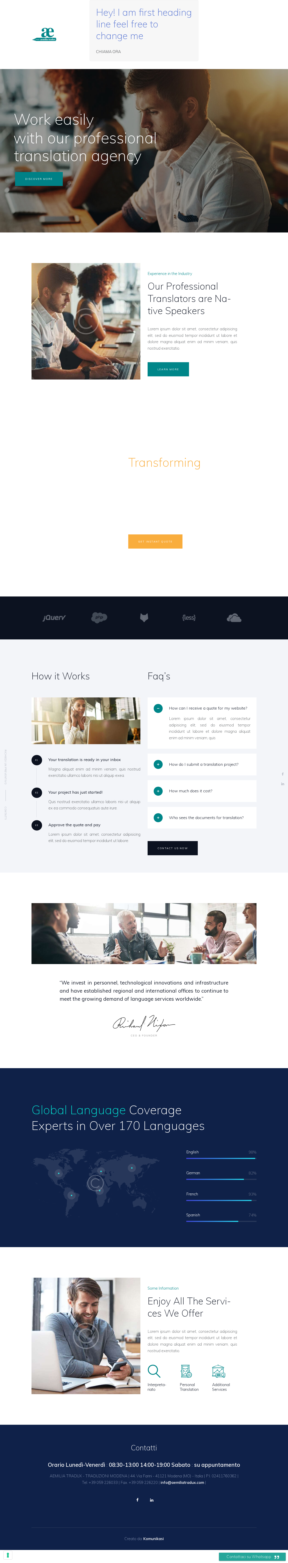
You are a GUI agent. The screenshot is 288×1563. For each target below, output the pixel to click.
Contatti (5, 813)
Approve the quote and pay (74, 824)
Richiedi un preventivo (5, 767)
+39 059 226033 (103, 1482)
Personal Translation (189, 1387)
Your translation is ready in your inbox (84, 759)
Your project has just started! (75, 792)
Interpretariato (157, 1387)
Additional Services (221, 1387)
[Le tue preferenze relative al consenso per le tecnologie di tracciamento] (8, 1555)
